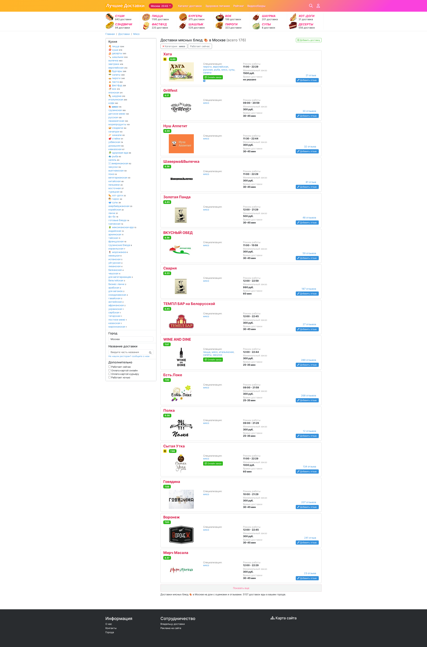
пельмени (115, 184)
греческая (115, 223)
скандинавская (118, 294)
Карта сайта (286, 618)
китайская (116, 181)
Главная (110, 34)
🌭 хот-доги (117, 195)
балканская (116, 269)
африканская (116, 305)
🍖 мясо (114, 106)
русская (115, 117)
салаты (207, 72)
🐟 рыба (114, 156)
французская (117, 241)
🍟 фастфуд (117, 85)
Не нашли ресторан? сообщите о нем (128, 356)
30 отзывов (309, 111)
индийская (116, 230)
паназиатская (118, 120)
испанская (115, 259)
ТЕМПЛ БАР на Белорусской (189, 304)
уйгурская (115, 262)
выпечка (115, 60)
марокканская (117, 326)
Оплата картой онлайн (124, 370)
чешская (114, 273)
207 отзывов (308, 502)
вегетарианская (119, 177)
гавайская (115, 298)
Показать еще (241, 588)
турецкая (115, 191)
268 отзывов (308, 395)
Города (109, 632)
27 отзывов (309, 324)
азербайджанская (120, 206)
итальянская (117, 99)
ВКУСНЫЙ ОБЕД (178, 233)
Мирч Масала (175, 553)
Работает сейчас (121, 366)
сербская (114, 312)
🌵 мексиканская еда (122, 227)
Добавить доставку (309, 40)
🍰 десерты (117, 53)
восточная (116, 188)
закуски (114, 166)
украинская (116, 308)
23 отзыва (310, 573)
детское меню (118, 113)
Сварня (170, 268)
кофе (113, 103)
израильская (116, 248)
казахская (115, 323)
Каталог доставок (190, 6)
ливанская (115, 266)
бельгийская (116, 280)
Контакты (111, 628)
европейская (117, 67)
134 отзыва (309, 466)
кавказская (116, 149)
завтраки (115, 64)
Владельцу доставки (172, 623)
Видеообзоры (256, 6)
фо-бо (113, 216)
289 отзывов (308, 360)
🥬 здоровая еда (119, 152)
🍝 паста (115, 81)
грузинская (117, 110)
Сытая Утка (174, 446)
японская (115, 92)
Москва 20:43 (160, 6)
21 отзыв (311, 75)
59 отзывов (309, 253)
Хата (167, 54)
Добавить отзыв (308, 80)
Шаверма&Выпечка (181, 161)
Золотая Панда (177, 197)
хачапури (115, 131)
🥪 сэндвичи (117, 127)
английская (115, 301)
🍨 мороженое (118, 252)
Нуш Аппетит (175, 126)
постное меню (117, 319)
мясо (224, 69)
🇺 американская (119, 163)
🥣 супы (114, 202)
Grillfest (170, 90)
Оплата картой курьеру (125, 374)
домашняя (116, 145)
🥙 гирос (115, 198)
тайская (114, 237)
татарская (115, 315)
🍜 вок (114, 88)
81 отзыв (311, 182)
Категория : (174, 46)
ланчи (113, 213)
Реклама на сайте (170, 628)
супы (232, 69)
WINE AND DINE (177, 339)
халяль (113, 159)
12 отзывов (309, 431)
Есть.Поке (172, 375)
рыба (217, 69)
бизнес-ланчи (117, 284)
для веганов (116, 291)
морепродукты (119, 124)
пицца (206, 352)
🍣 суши (115, 49)
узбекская (115, 142)
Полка (169, 410)
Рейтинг (238, 6)
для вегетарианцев (120, 276)
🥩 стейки (115, 138)
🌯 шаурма (116, 96)
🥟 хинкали (116, 135)
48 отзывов (309, 217)
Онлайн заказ (214, 77)
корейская (116, 209)
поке (112, 174)
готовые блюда (118, 220)
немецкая (115, 255)
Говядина (171, 482)
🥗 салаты (116, 74)
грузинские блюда (120, 245)
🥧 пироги (116, 78)
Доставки (124, 34)
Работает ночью (120, 377)
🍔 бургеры (117, 71)
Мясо (136, 34)
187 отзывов (309, 288)
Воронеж (171, 517)
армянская (115, 234)
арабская (114, 287)
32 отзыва (310, 146)
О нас (108, 623)
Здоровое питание (217, 6)
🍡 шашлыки (118, 57)
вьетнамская (117, 170)
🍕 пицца (116, 46)
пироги (207, 66)
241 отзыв (310, 537)
